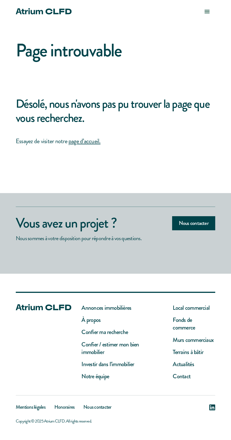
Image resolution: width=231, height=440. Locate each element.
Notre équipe (95, 376)
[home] (44, 11)
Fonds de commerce (184, 324)
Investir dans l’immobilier (107, 364)
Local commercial (191, 308)
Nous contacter (193, 223)
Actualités (183, 364)
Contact (181, 376)
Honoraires (64, 407)
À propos (91, 320)
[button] (207, 11)
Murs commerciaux (193, 340)
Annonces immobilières (106, 308)
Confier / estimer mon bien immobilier (110, 348)
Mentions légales (30, 407)
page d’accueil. (84, 141)
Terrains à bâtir (188, 352)
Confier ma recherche (104, 332)
